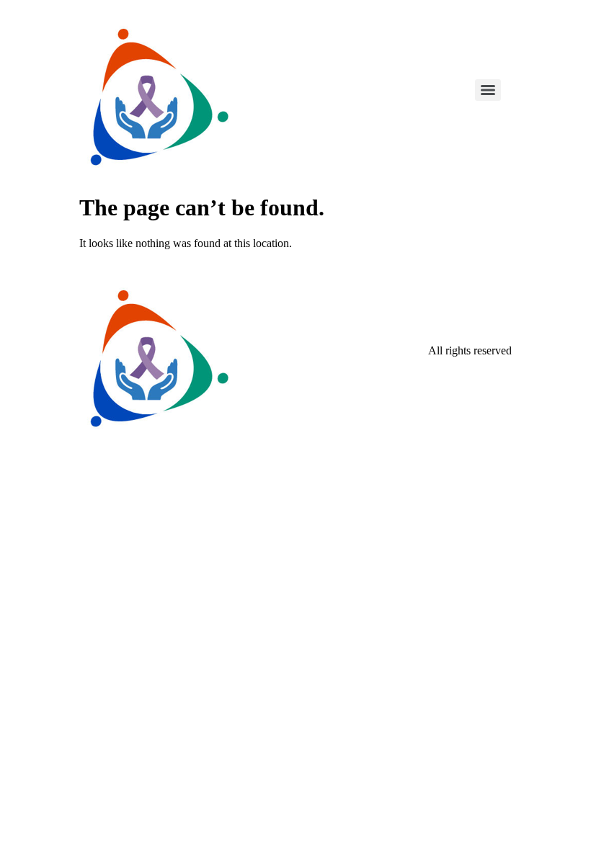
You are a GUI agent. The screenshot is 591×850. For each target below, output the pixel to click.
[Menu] (488, 90)
